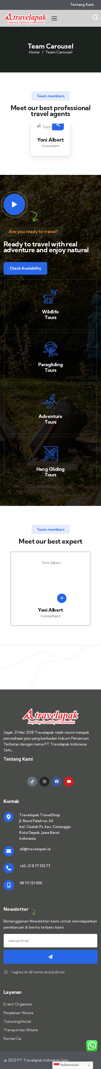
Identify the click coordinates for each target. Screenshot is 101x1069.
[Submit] (50, 957)
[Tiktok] (32, 782)
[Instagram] (44, 782)
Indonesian (69, 1065)
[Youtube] (69, 782)
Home (34, 52)
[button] (95, 143)
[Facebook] (57, 782)
